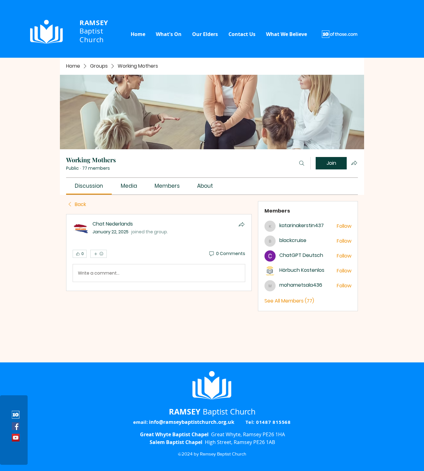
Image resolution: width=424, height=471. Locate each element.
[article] (159, 252)
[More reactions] (98, 254)
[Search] (301, 163)
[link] (89, 186)
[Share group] (354, 163)
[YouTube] (16, 438)
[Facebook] (16, 426)
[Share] (241, 224)
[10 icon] (16, 415)
